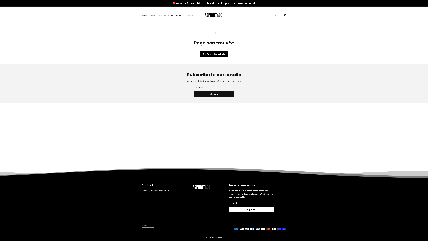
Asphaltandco (217, 238)
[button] (156, 15)
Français (147, 230)
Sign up (214, 94)
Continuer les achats (214, 54)
